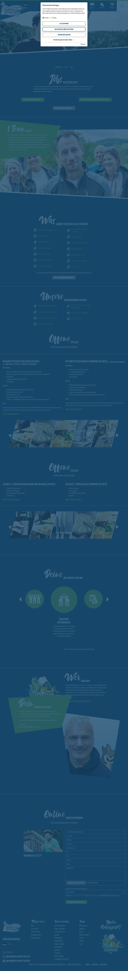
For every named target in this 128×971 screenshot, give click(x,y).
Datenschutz (83, 44)
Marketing (54, 18)
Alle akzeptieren (64, 24)
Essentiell (47, 18)
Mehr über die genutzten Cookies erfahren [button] (63, 40)
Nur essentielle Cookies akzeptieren (64, 29)
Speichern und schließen (64, 35)
